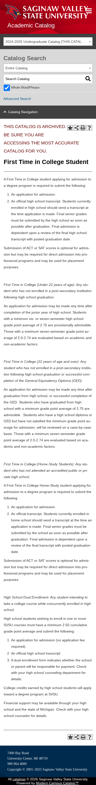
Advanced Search (17, 99)
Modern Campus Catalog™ (57, 783)
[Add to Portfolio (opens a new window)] (70, 127)
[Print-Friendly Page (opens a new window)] (83, 127)
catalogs (19, 779)
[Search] (88, 78)
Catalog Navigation (23, 112)
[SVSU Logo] (46, 12)
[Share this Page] (76, 127)
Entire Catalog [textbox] (16, 68)
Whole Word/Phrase (25, 87)
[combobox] (48, 41)
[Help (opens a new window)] (89, 127)
